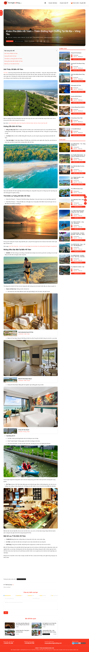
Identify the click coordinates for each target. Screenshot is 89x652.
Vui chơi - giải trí (29, 37)
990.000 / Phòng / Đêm (78, 124)
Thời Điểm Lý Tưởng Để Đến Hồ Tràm (13, 58)
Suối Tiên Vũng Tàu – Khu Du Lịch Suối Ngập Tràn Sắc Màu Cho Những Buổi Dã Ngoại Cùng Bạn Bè (33, 246)
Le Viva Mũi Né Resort (76, 129)
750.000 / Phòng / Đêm (78, 81)
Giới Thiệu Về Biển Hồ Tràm (10, 53)
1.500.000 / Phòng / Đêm (78, 102)
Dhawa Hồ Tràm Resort (76, 53)
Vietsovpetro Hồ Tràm (76, 85)
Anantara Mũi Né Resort (76, 96)
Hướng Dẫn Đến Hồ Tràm (10, 56)
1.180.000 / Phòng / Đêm (78, 113)
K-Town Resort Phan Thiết (76, 118)
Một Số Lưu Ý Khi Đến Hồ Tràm (11, 63)
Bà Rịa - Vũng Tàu (21, 37)
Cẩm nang (10, 37)
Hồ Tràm (6, 72)
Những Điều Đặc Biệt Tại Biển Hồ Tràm (13, 61)
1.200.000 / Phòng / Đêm (78, 70)
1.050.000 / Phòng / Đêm (78, 135)
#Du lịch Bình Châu (46, 634)
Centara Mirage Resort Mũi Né (78, 107)
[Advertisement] (31, 567)
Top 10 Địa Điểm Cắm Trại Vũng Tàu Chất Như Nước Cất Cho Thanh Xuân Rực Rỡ (28, 123)
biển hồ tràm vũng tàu (21, 579)
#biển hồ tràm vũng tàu (19, 41)
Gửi (6, 612)
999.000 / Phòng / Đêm (78, 59)
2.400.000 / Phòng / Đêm (78, 91)
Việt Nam (15, 37)
